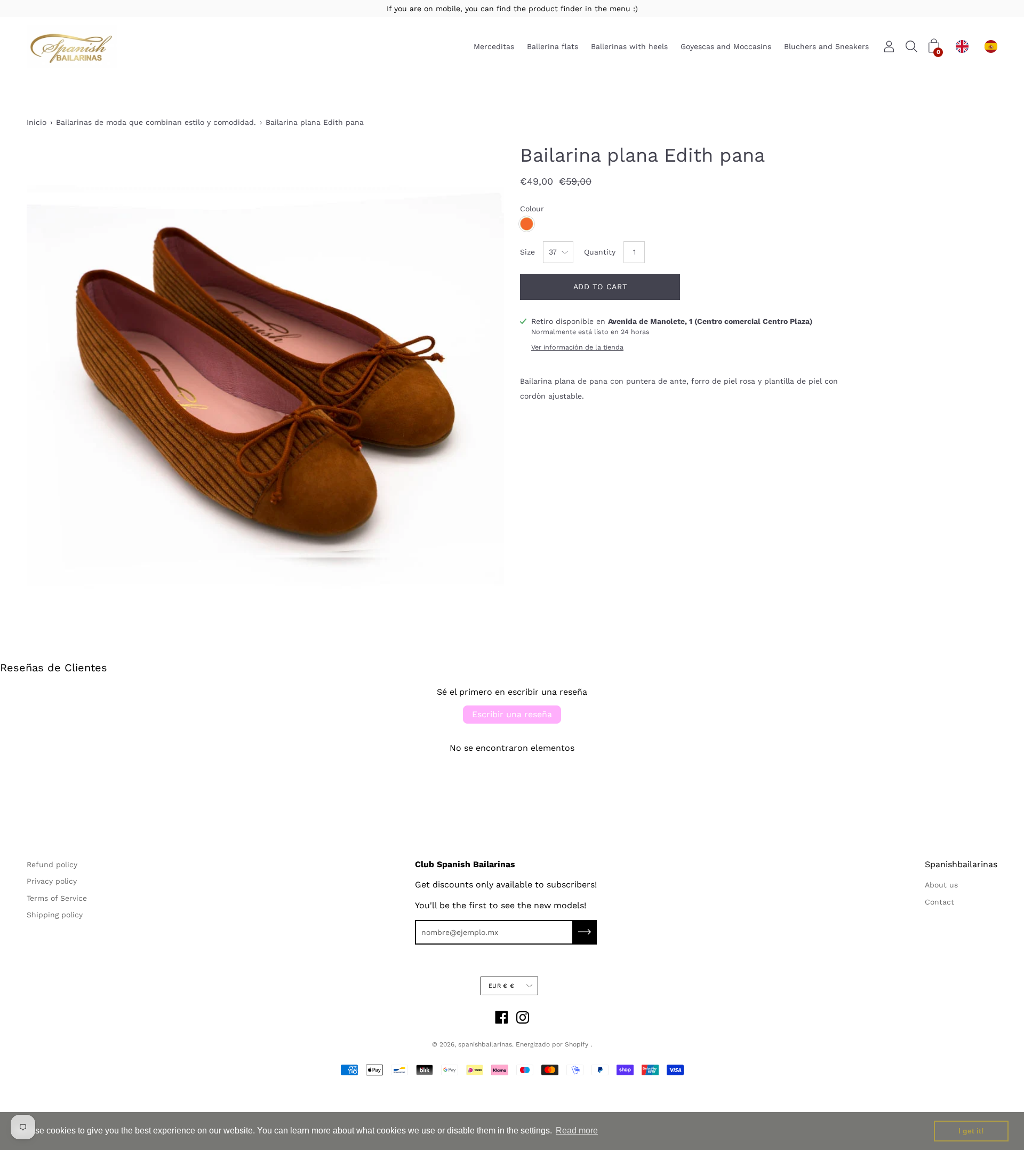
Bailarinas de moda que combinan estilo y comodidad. (156, 122)
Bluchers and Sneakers (826, 47)
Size (527, 252)
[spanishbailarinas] (72, 46)
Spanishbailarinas (961, 864)
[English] (964, 46)
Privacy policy (52, 881)
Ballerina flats (552, 47)
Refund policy (52, 864)
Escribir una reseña (512, 714)
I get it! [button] (971, 1131)
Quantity (599, 252)
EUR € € (501, 985)
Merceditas (494, 47)
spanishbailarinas (485, 1044)
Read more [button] (577, 1130)
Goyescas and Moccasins (726, 47)
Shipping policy (55, 914)
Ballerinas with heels (629, 47)
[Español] (993, 46)
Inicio (36, 122)
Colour (532, 208)
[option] (993, 46)
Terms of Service (57, 898)
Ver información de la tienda (577, 347)
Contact (939, 902)
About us (941, 885)
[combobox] (964, 46)
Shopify (576, 1044)
